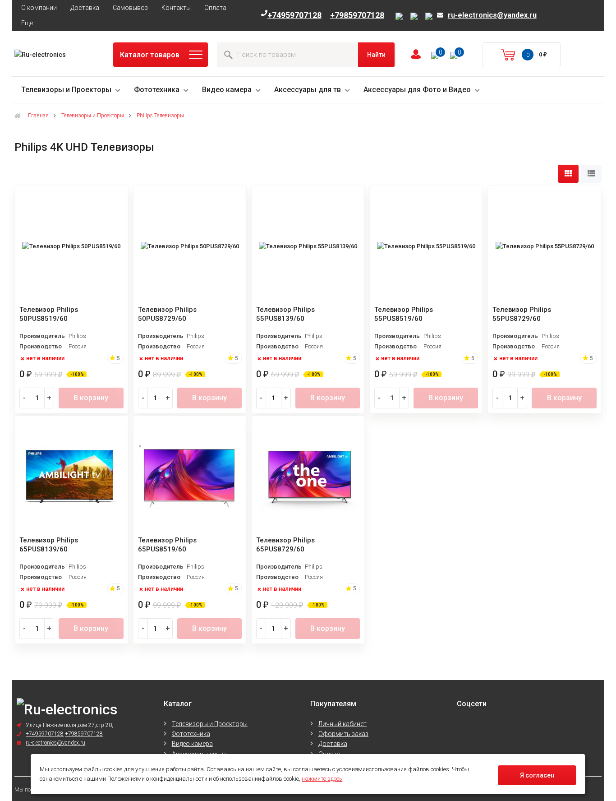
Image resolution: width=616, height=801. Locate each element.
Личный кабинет (342, 723)
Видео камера (227, 89)
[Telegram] (415, 17)
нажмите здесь (322, 778)
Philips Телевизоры (160, 115)
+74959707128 (294, 15)
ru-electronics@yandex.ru (492, 15)
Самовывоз (130, 7)
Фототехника (156, 89)
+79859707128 (357, 15)
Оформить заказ (343, 733)
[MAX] (400, 17)
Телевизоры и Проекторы (66, 89)
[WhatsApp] (428, 17)
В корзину (91, 398)
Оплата (215, 7)
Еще (27, 23)
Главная (38, 115)
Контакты (176, 7)
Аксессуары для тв (307, 89)
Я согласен (537, 775)
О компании (39, 7)
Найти (376, 54)
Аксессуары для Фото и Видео (417, 89)
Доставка (84, 7)
